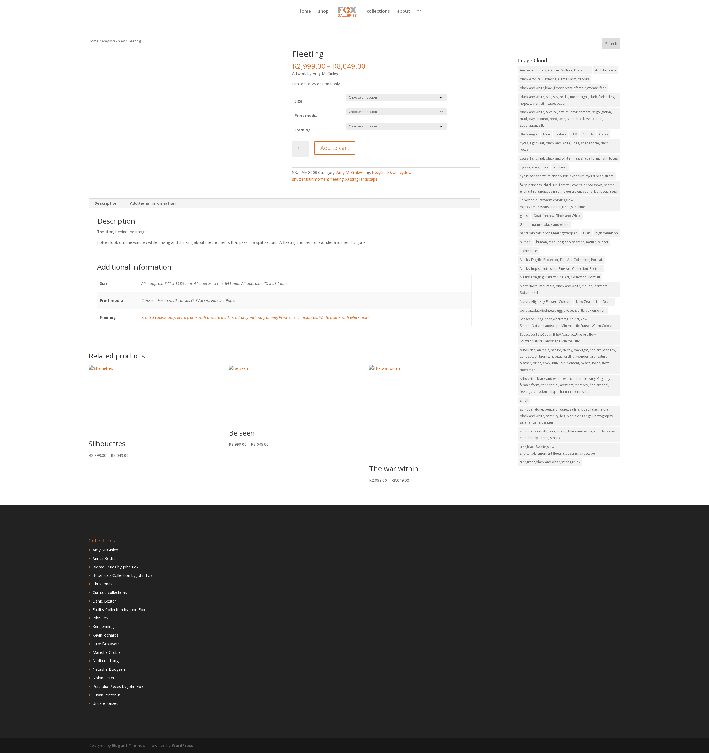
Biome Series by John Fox (115, 567)
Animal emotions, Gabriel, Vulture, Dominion (555, 70)
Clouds (588, 134)
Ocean (607, 301)
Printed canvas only (158, 317)
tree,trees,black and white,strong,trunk (550, 462)
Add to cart (334, 148)
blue (546, 134)
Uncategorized (106, 703)
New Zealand (586, 301)
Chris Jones (102, 583)
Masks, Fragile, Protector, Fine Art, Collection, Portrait (561, 259)
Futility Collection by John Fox (119, 609)
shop (323, 11)
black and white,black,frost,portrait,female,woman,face (563, 88)
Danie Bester (104, 601)
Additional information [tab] (153, 203)
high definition (606, 233)
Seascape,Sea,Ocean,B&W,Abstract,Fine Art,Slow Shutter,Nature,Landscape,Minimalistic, (558, 338)
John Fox (100, 618)
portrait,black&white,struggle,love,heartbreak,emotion (562, 310)
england (560, 167)
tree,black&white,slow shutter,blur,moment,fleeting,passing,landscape (557, 450)
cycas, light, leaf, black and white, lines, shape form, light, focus (569, 158)
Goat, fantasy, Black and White (557, 215)
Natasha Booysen (109, 669)
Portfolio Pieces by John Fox (118, 686)
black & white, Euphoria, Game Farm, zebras (554, 79)
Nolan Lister (103, 677)
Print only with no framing (254, 317)
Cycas (603, 134)
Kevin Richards (106, 635)
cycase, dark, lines (534, 167)
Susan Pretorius (107, 695)
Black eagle (529, 134)
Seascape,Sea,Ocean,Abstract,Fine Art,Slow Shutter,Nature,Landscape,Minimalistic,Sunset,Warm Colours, (567, 322)
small (524, 400)
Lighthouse (528, 251)
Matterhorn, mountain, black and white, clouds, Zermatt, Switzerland (564, 289)
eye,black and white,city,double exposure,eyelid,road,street (566, 176)
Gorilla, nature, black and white (544, 224)
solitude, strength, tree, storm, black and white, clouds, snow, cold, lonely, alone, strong (567, 434)
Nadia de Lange (107, 660)
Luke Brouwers (106, 643)
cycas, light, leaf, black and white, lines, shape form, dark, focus (564, 146)
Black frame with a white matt (203, 317)
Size (298, 101)
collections (378, 11)
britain (561, 134)
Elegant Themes (128, 745)
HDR (586, 233)
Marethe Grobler (107, 652)
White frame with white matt (344, 317)
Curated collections (110, 592)
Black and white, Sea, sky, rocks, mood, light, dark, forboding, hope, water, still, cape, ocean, (567, 100)
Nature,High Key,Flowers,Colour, (545, 301)
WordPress (182, 745)
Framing (302, 129)
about (403, 11)
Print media (306, 115)
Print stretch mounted (298, 317)
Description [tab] (105, 203)
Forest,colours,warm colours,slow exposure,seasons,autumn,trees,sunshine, (553, 203)
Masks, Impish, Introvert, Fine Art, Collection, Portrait (561, 268)
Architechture (605, 70)
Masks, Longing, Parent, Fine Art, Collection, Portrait (560, 277)
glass (524, 215)
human (525, 242)
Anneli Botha (104, 558)
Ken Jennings (104, 626)
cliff (574, 134)
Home (304, 11)
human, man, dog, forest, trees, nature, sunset (572, 242)
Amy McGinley (113, 41)
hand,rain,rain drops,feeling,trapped (548, 233)
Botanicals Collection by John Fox (122, 575)
